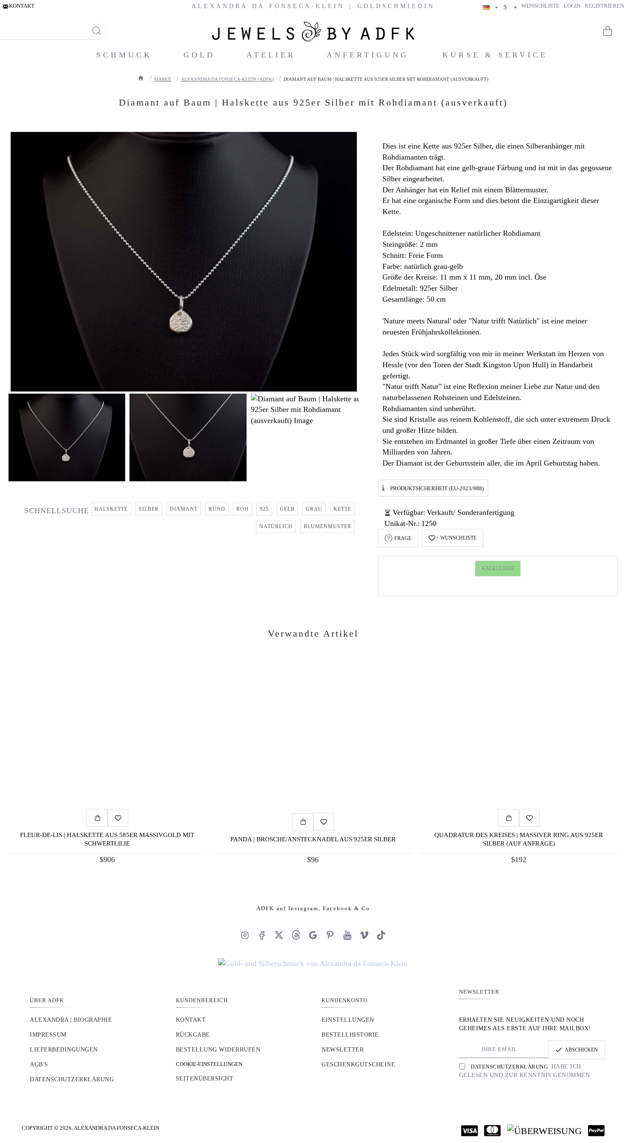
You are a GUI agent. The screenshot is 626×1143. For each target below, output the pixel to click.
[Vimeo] (364, 935)
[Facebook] (262, 935)
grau (314, 509)
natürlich (276, 526)
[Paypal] (596, 1130)
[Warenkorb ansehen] (613, 31)
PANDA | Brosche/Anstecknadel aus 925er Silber (313, 838)
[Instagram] (244, 935)
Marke (162, 79)
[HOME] (141, 77)
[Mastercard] (492, 1130)
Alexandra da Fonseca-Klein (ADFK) (227, 79)
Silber (149, 509)
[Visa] (469, 1130)
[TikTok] (381, 935)
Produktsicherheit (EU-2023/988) (437, 488)
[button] (452, 538)
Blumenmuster (327, 526)
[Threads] (296, 935)
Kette (342, 509)
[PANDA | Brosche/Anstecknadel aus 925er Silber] (312, 734)
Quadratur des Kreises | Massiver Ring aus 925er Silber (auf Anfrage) (518, 839)
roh (242, 509)
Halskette (111, 509)
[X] (279, 935)
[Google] (313, 935)
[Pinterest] (330, 935)
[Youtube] (347, 935)
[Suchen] (96, 31)
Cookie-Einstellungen (209, 1064)
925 (264, 509)
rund (217, 509)
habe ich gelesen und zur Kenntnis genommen (524, 1070)
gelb (287, 509)
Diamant (184, 509)
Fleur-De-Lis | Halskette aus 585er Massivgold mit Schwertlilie (107, 839)
